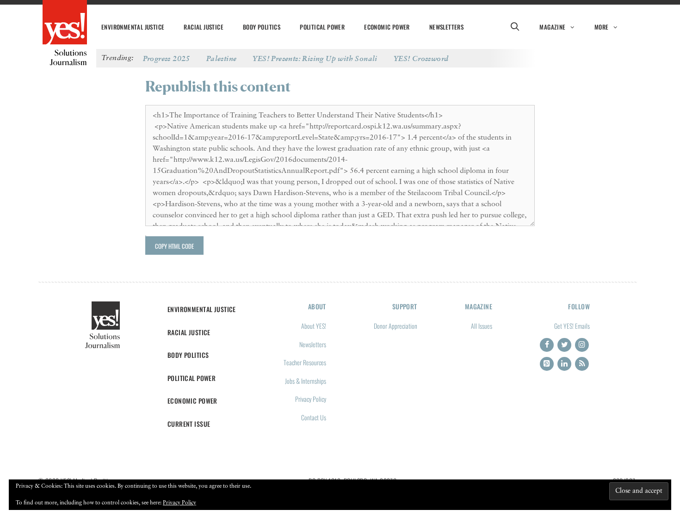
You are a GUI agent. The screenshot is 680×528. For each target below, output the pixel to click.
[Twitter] (564, 345)
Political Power (322, 26)
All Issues (481, 326)
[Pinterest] (547, 364)
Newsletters (446, 26)
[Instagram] (582, 345)
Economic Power (387, 26)
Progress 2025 (166, 58)
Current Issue (188, 424)
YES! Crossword (421, 58)
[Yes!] (65, 23)
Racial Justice (203, 26)
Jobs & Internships (305, 381)
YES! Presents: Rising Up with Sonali (315, 58)
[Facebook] (547, 345)
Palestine (221, 58)
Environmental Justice (132, 26)
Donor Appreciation (395, 326)
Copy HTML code (174, 246)
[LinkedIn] (564, 364)
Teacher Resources (305, 362)
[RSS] (582, 364)
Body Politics (261, 26)
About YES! (313, 326)
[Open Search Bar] (515, 27)
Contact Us (313, 417)
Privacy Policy (310, 399)
